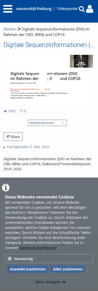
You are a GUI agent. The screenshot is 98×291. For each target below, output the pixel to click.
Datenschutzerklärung (38, 247)
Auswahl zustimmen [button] (27, 269)
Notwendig (23, 258)
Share (15, 136)
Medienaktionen (42, 123)
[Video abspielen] (49, 79)
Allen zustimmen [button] (67, 269)
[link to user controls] (90, 9)
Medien (10, 29)
